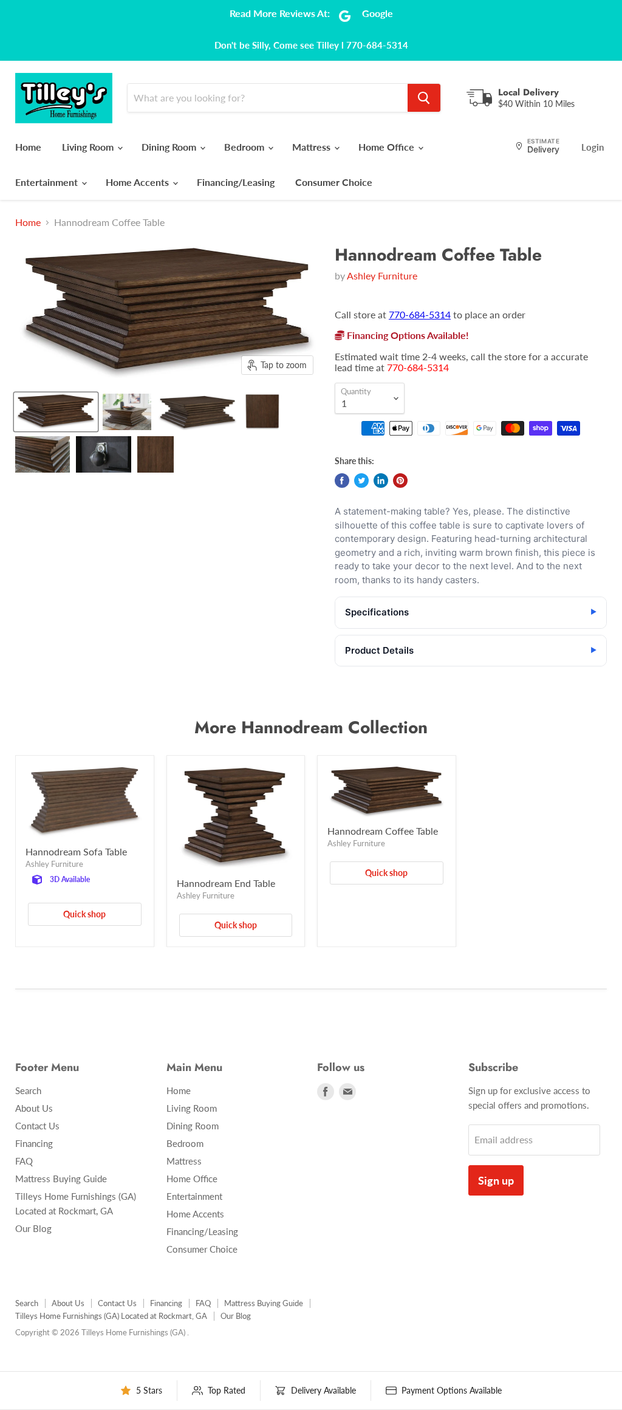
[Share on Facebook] (342, 480)
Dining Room (170, 146)
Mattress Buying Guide (61, 1178)
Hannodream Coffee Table (382, 831)
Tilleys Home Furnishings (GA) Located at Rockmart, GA (111, 1316)
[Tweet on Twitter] (361, 480)
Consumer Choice (333, 182)
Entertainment (47, 182)
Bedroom (245, 146)
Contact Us (37, 1125)
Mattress (312, 146)
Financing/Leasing (236, 182)
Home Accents (138, 182)
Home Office (387, 146)
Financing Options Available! (406, 335)
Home (28, 146)
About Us (34, 1108)
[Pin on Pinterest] (400, 480)
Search (28, 1090)
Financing (34, 1143)
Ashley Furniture (382, 275)
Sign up (496, 1180)
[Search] (424, 98)
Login (592, 147)
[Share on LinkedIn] (381, 480)
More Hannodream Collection (311, 727)
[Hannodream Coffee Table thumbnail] (56, 411)
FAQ (24, 1160)
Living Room (89, 146)
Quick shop (84, 914)
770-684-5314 (420, 314)
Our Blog (33, 1228)
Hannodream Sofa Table (76, 851)
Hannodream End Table (226, 883)
